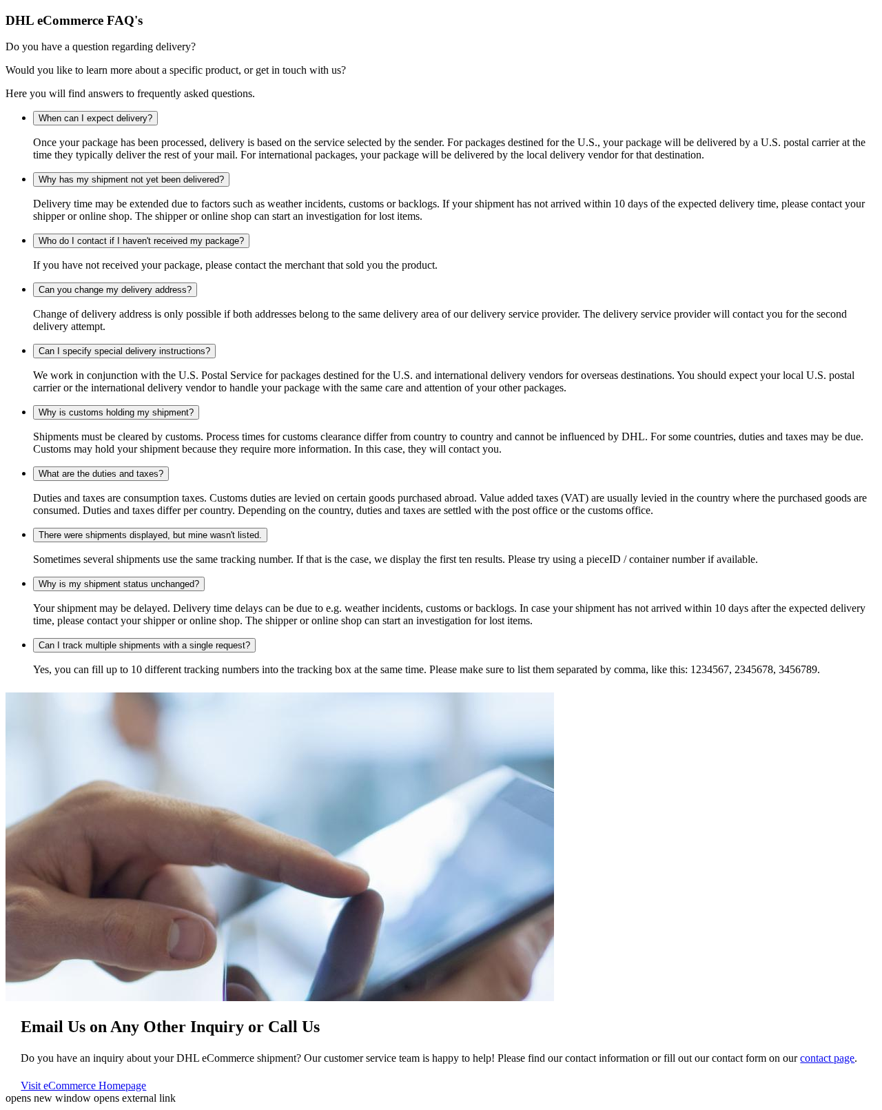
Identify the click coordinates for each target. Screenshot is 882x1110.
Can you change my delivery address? (115, 290)
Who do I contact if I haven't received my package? (141, 241)
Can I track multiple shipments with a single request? (144, 645)
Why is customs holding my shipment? (116, 412)
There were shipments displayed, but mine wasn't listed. (150, 535)
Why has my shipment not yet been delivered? (131, 179)
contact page (827, 1058)
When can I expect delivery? (95, 118)
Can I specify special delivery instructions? (124, 351)
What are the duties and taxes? (101, 474)
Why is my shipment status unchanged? (119, 584)
